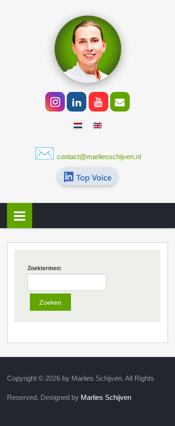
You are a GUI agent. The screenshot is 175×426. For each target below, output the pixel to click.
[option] (77, 125)
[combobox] (67, 282)
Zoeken (50, 302)
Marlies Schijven (106, 397)
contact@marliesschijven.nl (99, 157)
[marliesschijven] (88, 48)
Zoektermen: (45, 268)
